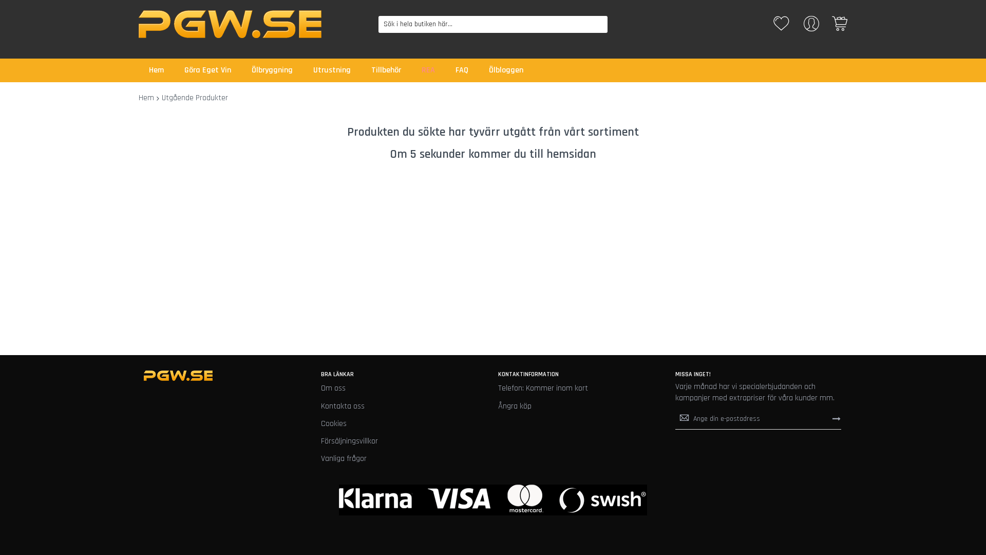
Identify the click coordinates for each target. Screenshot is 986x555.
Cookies (334, 423)
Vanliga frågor (344, 458)
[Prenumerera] (836, 419)
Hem (146, 97)
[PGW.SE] (230, 24)
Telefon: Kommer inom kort (543, 388)
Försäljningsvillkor (349, 441)
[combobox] (493, 24)
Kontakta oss (343, 406)
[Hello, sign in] (811, 27)
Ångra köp (515, 406)
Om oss (333, 388)
